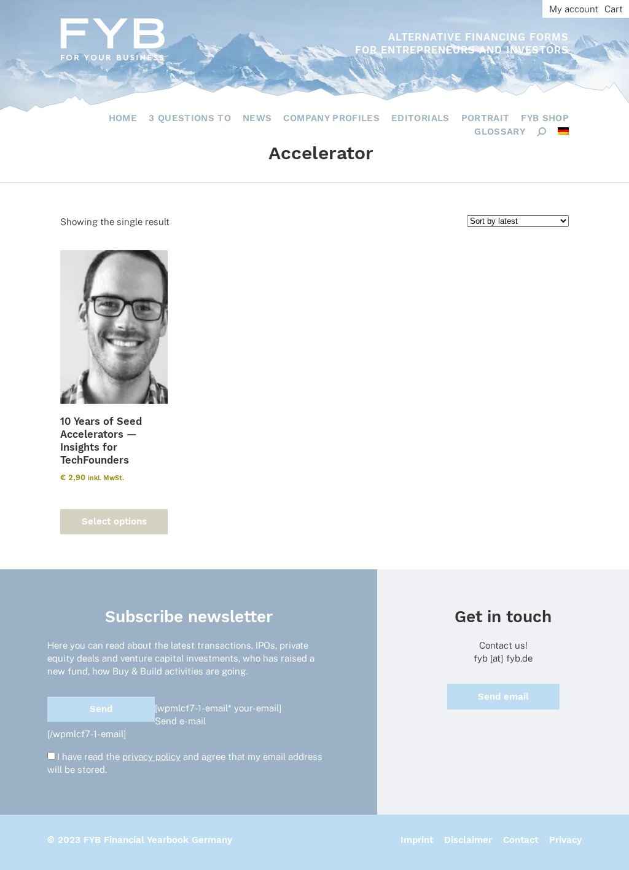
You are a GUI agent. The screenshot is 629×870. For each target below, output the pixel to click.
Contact (520, 839)
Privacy (565, 839)
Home (123, 118)
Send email (503, 696)
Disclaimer (468, 839)
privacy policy (151, 756)
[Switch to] (563, 131)
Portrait (485, 118)
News (257, 118)
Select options (114, 521)
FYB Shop (545, 118)
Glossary (499, 131)
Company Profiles (331, 118)
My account (573, 9)
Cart (613, 9)
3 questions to (190, 118)
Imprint (416, 839)
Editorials (420, 118)
